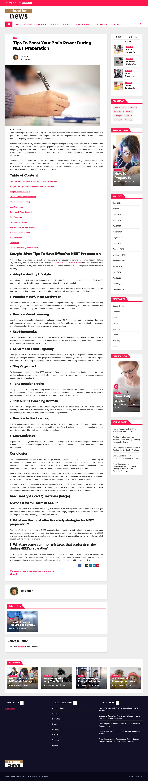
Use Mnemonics (16, 207)
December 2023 (119, 255)
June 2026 (117, 203)
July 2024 (117, 243)
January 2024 (118, 249)
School (54, 24)
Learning (129, 82)
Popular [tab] (134, 37)
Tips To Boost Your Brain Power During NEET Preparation (33, 181)
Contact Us (117, 24)
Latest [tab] (120, 37)
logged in (21, 647)
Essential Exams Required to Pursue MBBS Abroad (21, 624)
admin (26, 56)
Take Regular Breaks (18, 222)
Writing (128, 120)
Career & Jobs (83, 24)
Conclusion (14, 243)
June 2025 (117, 215)
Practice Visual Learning (20, 202)
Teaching (118, 120)
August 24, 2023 (122, 404)
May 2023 (117, 272)
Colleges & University (35, 24)
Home (131, 776)
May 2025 (117, 220)
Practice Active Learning (20, 232)
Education (100, 24)
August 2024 (118, 238)
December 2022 (119, 289)
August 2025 (118, 209)
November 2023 (119, 261)
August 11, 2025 (122, 178)
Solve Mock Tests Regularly (21, 212)
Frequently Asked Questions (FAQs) (24, 248)
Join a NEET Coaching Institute (22, 227)
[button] (141, 24)
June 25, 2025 (85, 685)
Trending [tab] (127, 41)
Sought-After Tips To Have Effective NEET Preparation (32, 186)
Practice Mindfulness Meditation (23, 197)
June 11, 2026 (16, 685)
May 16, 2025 (119, 685)
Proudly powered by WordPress (15, 776)
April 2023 (117, 278)
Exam (17, 24)
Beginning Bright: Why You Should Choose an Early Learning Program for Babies (126, 439)
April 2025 (117, 226)
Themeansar (44, 776)
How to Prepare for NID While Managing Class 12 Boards (22, 681)
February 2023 (119, 284)
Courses (67, 24)
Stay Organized (16, 217)
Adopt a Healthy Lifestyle (20, 192)
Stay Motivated (16, 238)
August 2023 (118, 266)
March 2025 (117, 232)
